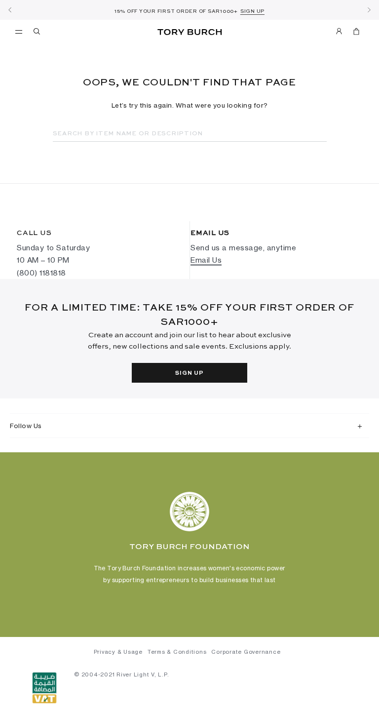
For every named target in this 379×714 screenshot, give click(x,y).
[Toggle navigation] (19, 31)
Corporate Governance (245, 651)
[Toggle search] (37, 33)
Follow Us (26, 426)
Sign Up (189, 373)
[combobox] (190, 133)
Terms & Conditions (177, 651)
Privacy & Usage (118, 651)
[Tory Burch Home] (189, 32)
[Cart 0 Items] (352, 33)
